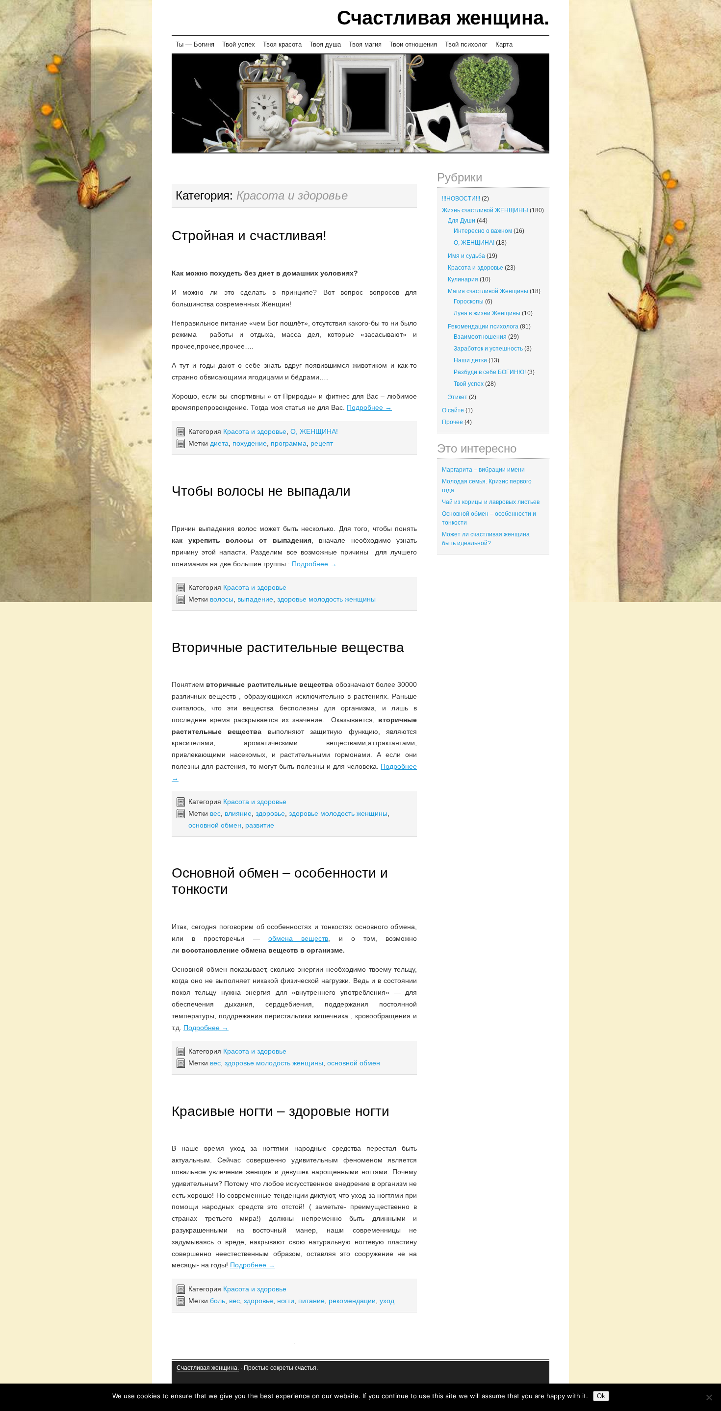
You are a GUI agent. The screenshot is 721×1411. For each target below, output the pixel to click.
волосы (221, 599)
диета (219, 443)
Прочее (452, 422)
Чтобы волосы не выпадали (261, 491)
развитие (259, 825)
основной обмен (214, 825)
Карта (504, 44)
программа (289, 443)
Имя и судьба (466, 255)
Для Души (461, 220)
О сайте (453, 410)
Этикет (457, 397)
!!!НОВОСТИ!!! (461, 198)
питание (311, 1301)
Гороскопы (469, 301)
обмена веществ (298, 938)
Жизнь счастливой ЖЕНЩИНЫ (485, 210)
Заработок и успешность (488, 348)
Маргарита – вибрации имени (483, 469)
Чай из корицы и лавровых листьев (491, 502)
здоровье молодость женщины (326, 599)
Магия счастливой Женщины (488, 291)
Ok (601, 1396)
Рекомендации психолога (483, 326)
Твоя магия (365, 44)
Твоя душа (325, 44)
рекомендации (352, 1301)
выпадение (255, 599)
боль (217, 1301)
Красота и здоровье (254, 431)
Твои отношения (413, 44)
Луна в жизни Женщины (487, 313)
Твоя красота (282, 44)
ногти (285, 1301)
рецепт (321, 443)
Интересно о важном (483, 230)
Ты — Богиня (195, 44)
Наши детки (470, 360)
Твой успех (238, 44)
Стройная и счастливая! (249, 235)
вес (215, 813)
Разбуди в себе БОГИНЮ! (490, 372)
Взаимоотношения (480, 336)
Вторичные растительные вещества (288, 647)
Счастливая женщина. (443, 17)
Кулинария (463, 279)
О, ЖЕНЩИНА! (314, 431)
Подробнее (369, 407)
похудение (249, 443)
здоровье (270, 813)
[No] (709, 1397)
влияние (238, 813)
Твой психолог (466, 44)
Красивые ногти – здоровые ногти (280, 1111)
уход (387, 1301)
